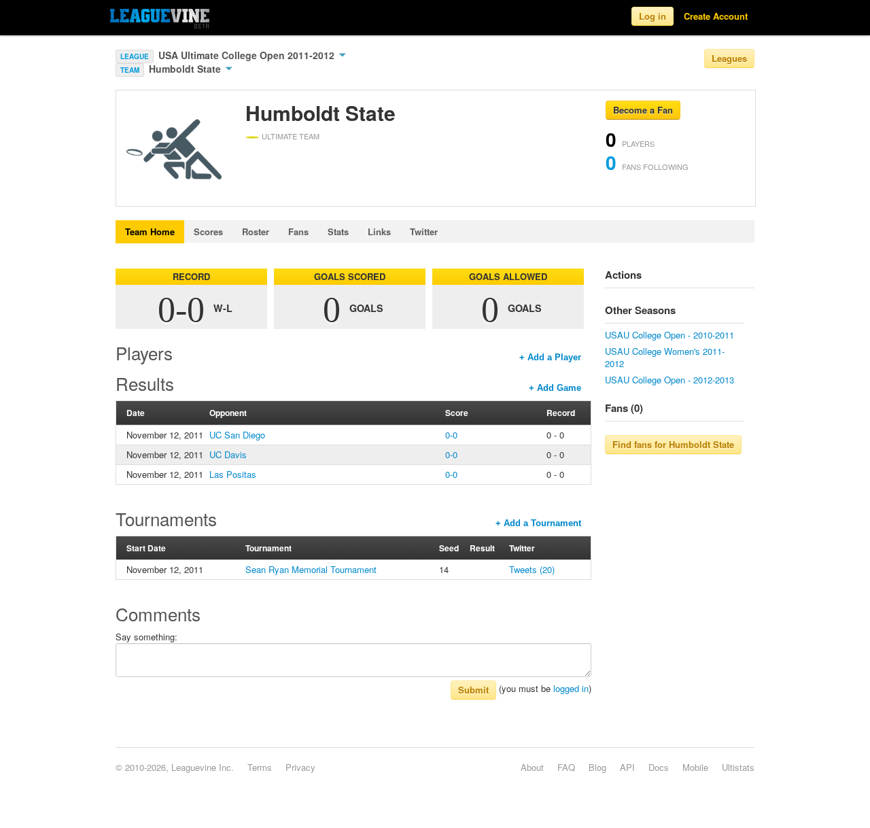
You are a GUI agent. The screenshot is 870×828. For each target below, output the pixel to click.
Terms (259, 767)
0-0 (451, 434)
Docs (658, 767)
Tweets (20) (532, 569)
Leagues (729, 58)
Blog (597, 767)
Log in (652, 16)
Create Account (716, 16)
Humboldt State (186, 68)
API (627, 767)
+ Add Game (555, 388)
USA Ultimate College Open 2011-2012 (247, 55)
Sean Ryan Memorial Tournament (311, 569)
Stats (338, 231)
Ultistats (738, 767)
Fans (298, 231)
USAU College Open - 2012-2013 (669, 379)
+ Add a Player (550, 357)
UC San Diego (237, 434)
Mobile (695, 767)
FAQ (566, 767)
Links (379, 231)
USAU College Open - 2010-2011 (669, 334)
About (532, 767)
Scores (208, 231)
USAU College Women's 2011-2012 (665, 357)
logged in (571, 688)
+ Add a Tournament (538, 523)
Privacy (300, 767)
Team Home (150, 231)
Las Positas (232, 474)
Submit (473, 689)
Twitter (424, 231)
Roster (255, 231)
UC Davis (228, 454)
